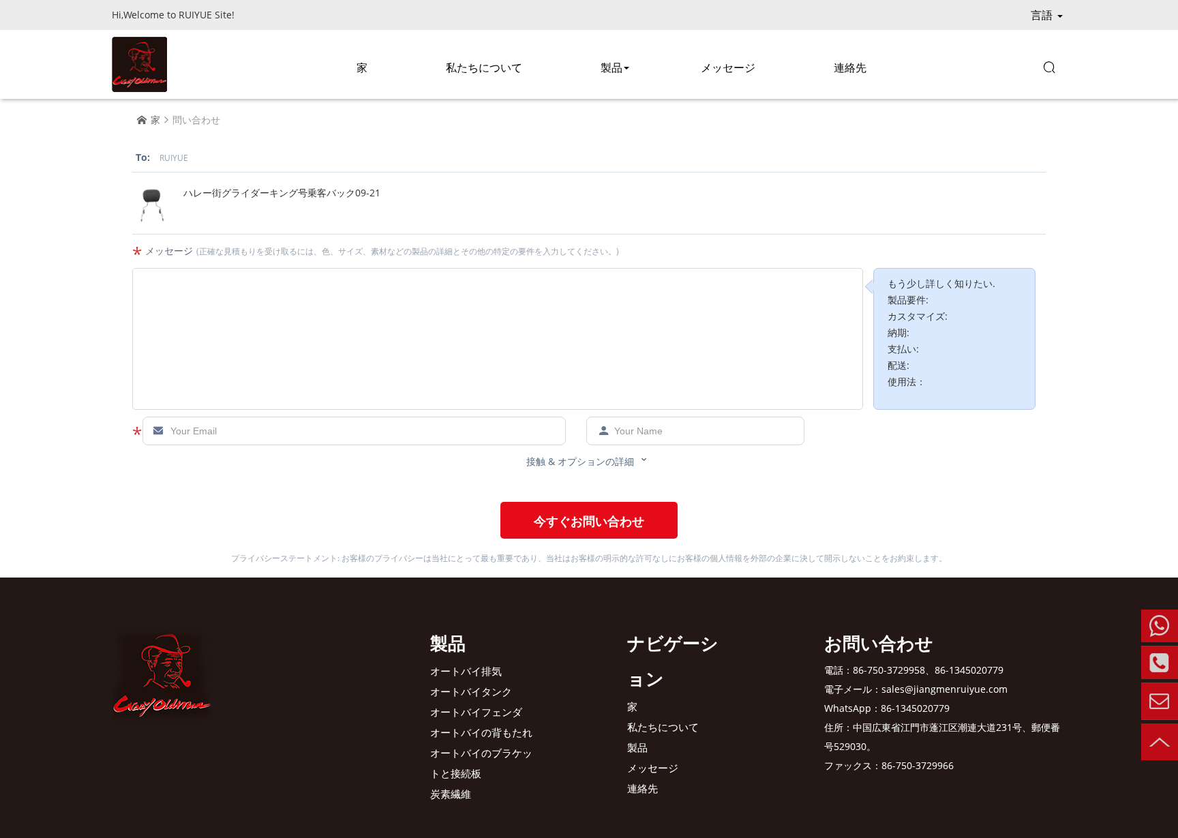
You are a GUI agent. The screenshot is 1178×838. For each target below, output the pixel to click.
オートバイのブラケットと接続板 (481, 763)
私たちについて (484, 67)
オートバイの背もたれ (481, 732)
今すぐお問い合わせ (589, 521)
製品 (611, 67)
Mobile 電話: (1159, 626)
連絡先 (850, 67)
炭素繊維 (450, 793)
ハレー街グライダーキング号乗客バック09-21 (281, 192)
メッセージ (728, 67)
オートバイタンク (471, 691)
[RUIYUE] (139, 64)
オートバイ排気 (466, 671)
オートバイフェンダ (476, 712)
